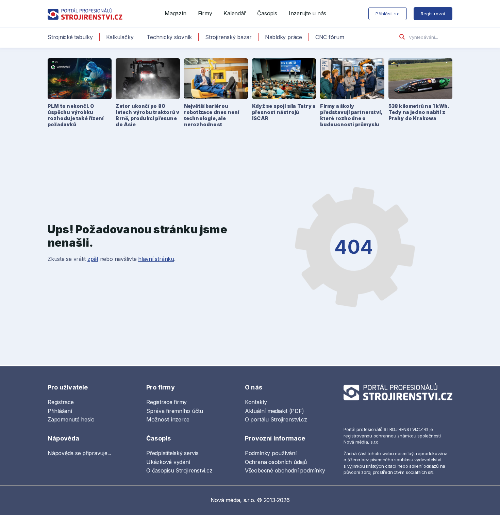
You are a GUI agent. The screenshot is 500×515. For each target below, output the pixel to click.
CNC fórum (329, 37)
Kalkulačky (120, 37)
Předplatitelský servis (172, 453)
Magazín (175, 13)
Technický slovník (169, 37)
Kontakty (256, 402)
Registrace (61, 402)
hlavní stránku (156, 258)
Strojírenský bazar (228, 37)
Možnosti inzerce (167, 419)
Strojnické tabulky (70, 37)
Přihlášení (60, 411)
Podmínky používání (271, 453)
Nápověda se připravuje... (79, 453)
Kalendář (234, 13)
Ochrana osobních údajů (276, 462)
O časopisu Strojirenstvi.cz (179, 470)
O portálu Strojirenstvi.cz (276, 419)
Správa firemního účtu (174, 411)
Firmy (205, 13)
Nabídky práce (283, 37)
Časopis (267, 13)
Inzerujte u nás (307, 13)
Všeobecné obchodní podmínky (285, 470)
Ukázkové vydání (168, 462)
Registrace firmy (166, 402)
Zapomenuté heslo (71, 419)
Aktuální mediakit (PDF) (274, 411)
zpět (92, 258)
